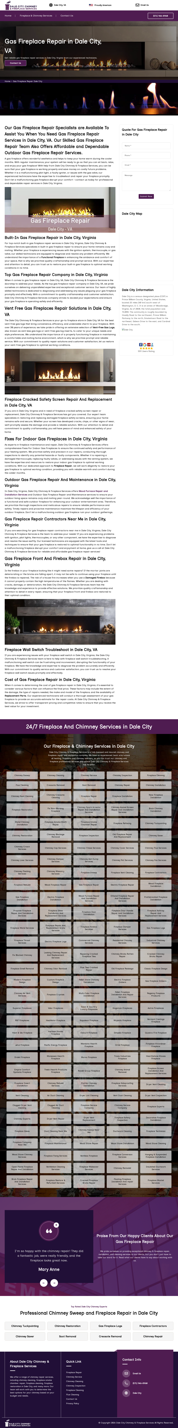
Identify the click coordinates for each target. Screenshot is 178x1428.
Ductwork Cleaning (122, 1131)
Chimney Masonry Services (55, 872)
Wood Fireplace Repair (55, 885)
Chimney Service (89, 775)
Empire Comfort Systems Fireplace (22, 1070)
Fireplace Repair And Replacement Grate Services (56, 928)
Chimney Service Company (122, 1106)
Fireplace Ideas (22, 1131)
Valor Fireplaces (55, 1008)
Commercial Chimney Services (89, 941)
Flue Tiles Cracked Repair (89, 968)
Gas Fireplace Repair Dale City (27, 81)
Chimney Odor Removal (55, 968)
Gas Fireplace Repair (89, 885)
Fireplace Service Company (89, 1106)
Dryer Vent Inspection (156, 1095)
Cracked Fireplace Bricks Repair (89, 1181)
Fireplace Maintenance (55, 1143)
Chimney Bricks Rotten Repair (122, 955)
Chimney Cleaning (55, 775)
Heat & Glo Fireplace (22, 1033)
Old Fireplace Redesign (122, 968)
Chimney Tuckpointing (155, 823)
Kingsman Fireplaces (122, 1008)
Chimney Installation (156, 785)
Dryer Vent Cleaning (155, 1084)
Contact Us (67, 15)
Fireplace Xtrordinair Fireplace (156, 1044)
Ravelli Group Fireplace (89, 1071)
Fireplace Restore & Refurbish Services (55, 1181)
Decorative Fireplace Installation (156, 1118)
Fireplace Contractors (155, 872)
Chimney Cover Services (122, 848)
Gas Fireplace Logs (156, 928)
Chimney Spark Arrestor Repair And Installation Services (89, 809)
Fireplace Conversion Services (122, 1155)
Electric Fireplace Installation (55, 898)
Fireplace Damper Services (122, 928)
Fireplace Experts (155, 1106)
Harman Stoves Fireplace (55, 1032)
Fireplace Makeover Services (89, 1167)
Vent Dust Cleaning (122, 1095)
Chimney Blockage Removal (55, 835)
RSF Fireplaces (22, 1020)
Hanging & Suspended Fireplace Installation (156, 1155)
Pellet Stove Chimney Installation (89, 980)
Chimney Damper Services (55, 860)
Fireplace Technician (155, 1131)
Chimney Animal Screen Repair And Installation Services (122, 809)
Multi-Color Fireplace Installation (89, 994)
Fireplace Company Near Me (22, 1143)
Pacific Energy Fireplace (55, 1045)
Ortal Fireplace (122, 1045)
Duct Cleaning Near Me (55, 1131)
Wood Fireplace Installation (155, 884)
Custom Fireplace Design (55, 980)
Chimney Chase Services (89, 848)
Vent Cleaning (22, 1095)
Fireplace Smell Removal (22, 968)
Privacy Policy (72, 1403)
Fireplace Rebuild (22, 885)
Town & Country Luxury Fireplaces (89, 1008)
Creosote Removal (56, 785)
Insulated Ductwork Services (156, 1167)
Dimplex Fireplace (122, 1033)
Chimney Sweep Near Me (88, 1131)
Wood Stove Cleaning (156, 1143)
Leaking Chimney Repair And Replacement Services (55, 955)
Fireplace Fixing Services (55, 1156)
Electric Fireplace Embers (122, 980)
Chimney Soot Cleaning (22, 796)
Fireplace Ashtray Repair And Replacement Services (155, 913)
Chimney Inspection (122, 775)
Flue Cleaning (22, 785)
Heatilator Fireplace (55, 1020)
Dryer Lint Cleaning (89, 1095)
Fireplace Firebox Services (89, 928)
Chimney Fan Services (155, 860)
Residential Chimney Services (122, 941)
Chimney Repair (122, 785)
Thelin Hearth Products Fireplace (55, 1070)
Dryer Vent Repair (55, 1119)
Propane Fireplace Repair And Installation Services (22, 913)
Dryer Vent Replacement (89, 1118)
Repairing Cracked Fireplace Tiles (89, 955)
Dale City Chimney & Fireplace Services (135, 1422)
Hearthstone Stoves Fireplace (156, 1057)
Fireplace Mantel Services (156, 1181)
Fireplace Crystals (55, 994)
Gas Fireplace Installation (22, 898)
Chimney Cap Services (55, 848)
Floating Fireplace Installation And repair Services (122, 1181)
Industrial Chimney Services (156, 941)
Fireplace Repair (89, 796)
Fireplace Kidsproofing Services (122, 1084)
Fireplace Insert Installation (22, 1084)
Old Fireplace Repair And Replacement (122, 835)
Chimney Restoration (22, 835)
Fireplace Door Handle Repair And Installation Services (122, 913)
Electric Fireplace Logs (55, 941)
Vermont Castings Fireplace (155, 1020)
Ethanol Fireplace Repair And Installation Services (122, 898)
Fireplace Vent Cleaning (122, 872)
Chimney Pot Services (122, 860)
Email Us (145, 5)
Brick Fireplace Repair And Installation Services (22, 1181)
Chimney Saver (156, 835)
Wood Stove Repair (89, 1143)
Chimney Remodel (122, 1168)
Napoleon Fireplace (89, 1020)
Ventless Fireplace (89, 1156)
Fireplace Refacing (122, 823)
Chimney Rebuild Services (56, 1084)
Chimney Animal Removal (122, 1070)
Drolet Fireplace (22, 1057)
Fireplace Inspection (89, 835)
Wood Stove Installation (122, 1143)
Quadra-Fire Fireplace (156, 1033)
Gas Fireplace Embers (155, 981)
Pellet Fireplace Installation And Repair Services (122, 994)
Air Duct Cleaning (55, 1095)
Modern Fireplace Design (22, 980)
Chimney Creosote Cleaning (56, 796)
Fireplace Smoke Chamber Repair (89, 823)
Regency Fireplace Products (156, 994)
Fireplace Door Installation (89, 913)
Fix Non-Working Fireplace (56, 809)
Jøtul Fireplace (22, 1045)
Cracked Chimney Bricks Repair (155, 955)
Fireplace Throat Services (22, 941)
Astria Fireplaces (156, 1008)
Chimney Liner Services (22, 860)
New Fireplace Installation (156, 796)
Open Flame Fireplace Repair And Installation (22, 1167)
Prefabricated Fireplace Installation (155, 898)
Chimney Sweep (22, 775)
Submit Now (146, 196)
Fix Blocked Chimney (22, 955)
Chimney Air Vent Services (22, 994)
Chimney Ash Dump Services (89, 860)
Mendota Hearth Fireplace (89, 1044)
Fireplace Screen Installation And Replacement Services (155, 1071)
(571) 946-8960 (160, 16)
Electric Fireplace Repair (122, 885)
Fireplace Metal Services (22, 928)
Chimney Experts (22, 1119)
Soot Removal (89, 785)
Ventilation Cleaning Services (55, 1167)
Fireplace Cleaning (156, 775)
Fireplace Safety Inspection (122, 1118)
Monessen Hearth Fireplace (55, 1057)
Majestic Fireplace (122, 1020)
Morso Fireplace (89, 1057)
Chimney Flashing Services (22, 872)
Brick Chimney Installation (156, 809)
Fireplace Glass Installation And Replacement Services (55, 913)
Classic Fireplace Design (155, 968)
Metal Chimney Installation (22, 823)
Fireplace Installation (122, 796)
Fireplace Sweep (89, 872)
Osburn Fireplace (89, 1033)
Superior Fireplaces (22, 1008)
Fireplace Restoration (22, 809)
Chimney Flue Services (156, 848)
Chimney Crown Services (22, 847)
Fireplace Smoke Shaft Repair (56, 823)
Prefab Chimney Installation (89, 1084)
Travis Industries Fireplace (122, 1057)
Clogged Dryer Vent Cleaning (22, 1106)
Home (8, 15)
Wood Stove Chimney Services (22, 1155)
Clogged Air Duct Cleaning (55, 1106)
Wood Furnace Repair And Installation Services (89, 898)
